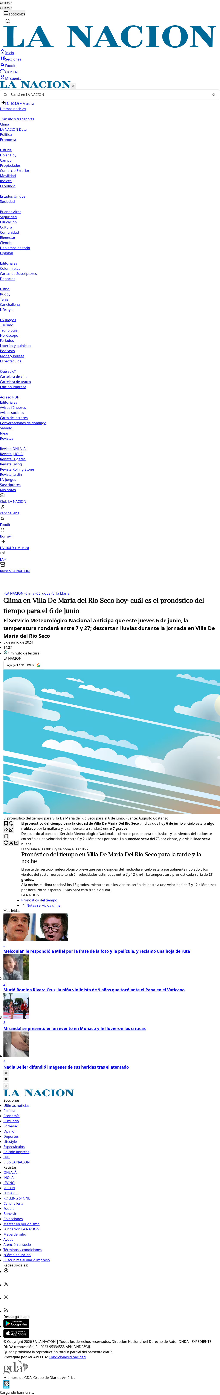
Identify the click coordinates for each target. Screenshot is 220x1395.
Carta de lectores (14, 417)
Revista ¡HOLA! (11, 453)
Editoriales (8, 263)
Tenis (4, 299)
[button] (110, 327)
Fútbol (5, 289)
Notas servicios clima (43, 905)
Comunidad (9, 232)
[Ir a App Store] (16, 1336)
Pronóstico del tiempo (49, 855)
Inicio (9, 52)
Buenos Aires (10, 211)
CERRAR (6, 3)
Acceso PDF (9, 397)
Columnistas (10, 268)
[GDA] (15, 1372)
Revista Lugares (13, 459)
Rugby (5, 294)
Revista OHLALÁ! (13, 448)
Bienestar (7, 237)
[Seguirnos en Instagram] (6, 1298)
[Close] (6, 1073)
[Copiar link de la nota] (6, 836)
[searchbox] (108, 94)
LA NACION (13, 593)
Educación (8, 222)
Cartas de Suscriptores (18, 273)
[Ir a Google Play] (16, 1326)
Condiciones (59, 1357)
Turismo (6, 325)
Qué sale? (8, 371)
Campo (6, 160)
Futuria (6, 150)
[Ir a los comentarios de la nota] (11, 824)
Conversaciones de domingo (23, 423)
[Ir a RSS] (6, 1311)
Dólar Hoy (8, 155)
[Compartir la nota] (6, 830)
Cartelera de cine (14, 376)
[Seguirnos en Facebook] (6, 1271)
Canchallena (10, 304)
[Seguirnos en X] (6, 1285)
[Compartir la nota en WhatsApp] (11, 830)
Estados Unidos (12, 196)
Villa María (59, 593)
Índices (6, 181)
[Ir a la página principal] (110, 46)
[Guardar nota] (6, 824)
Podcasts (7, 350)
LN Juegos (8, 320)
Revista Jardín (11, 474)
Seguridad (8, 217)
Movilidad (8, 175)
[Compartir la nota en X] (11, 843)
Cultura (6, 227)
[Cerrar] (73, 86)
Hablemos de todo (15, 247)
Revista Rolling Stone (17, 469)
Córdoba (42, 593)
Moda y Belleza (12, 356)
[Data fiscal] (6, 1387)
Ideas (4, 433)
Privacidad (77, 1357)
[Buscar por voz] (213, 94)
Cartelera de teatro (15, 381)
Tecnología (9, 330)
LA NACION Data (13, 129)
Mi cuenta (13, 78)
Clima (4, 124)
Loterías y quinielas (15, 345)
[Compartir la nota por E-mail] (16, 843)
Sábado (6, 428)
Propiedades (10, 165)
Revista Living (11, 464)
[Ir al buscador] (7, 21)
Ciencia (6, 242)
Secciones (13, 59)
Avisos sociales (12, 412)
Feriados (7, 340)
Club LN (11, 72)
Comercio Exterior (14, 170)
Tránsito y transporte (17, 119)
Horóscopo (9, 335)
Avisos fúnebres (13, 407)
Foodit (10, 65)
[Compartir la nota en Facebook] (6, 843)
